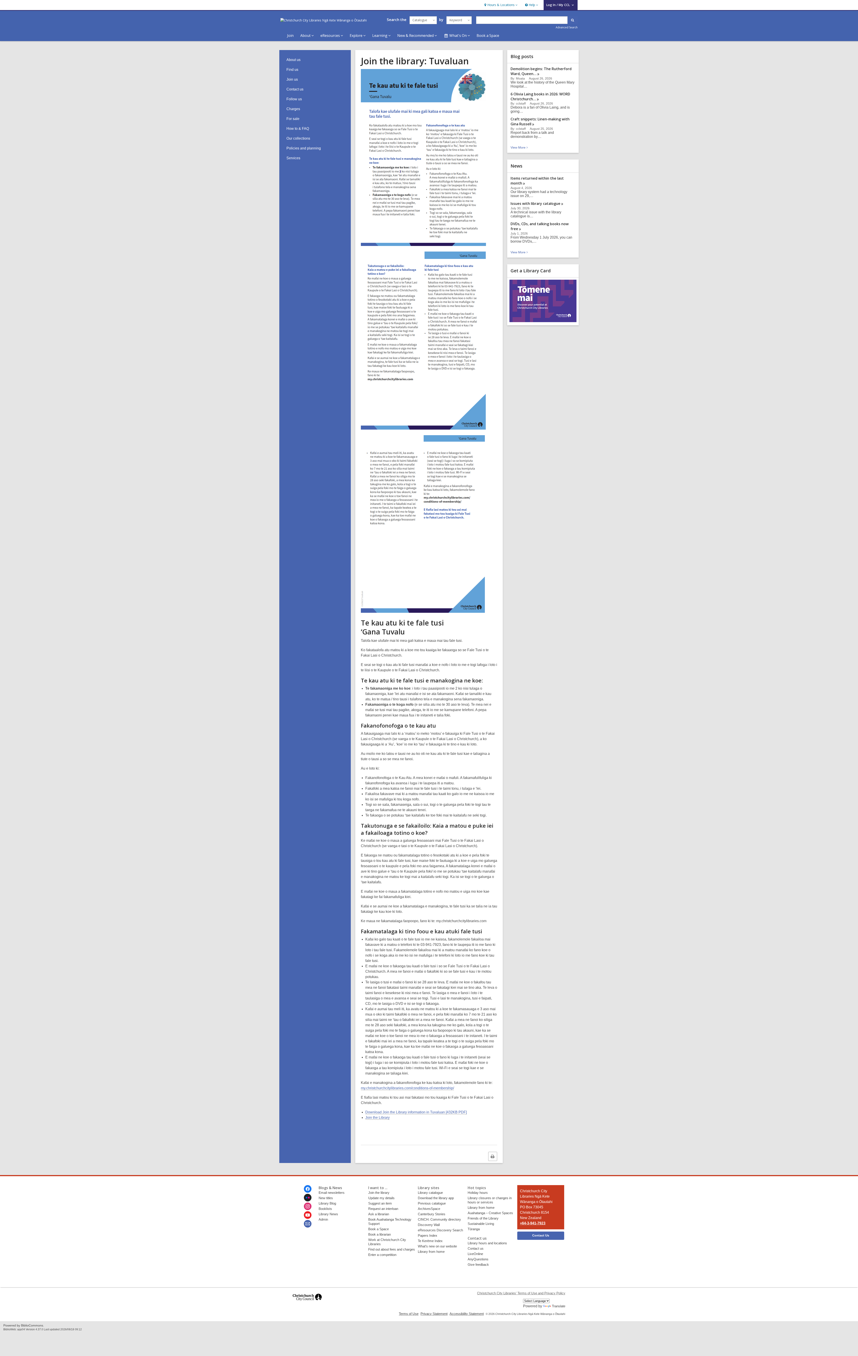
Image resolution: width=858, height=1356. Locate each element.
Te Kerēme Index (430, 1241)
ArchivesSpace (429, 1209)
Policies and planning (303, 148)
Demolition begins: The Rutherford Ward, (541, 71)
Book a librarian (379, 1234)
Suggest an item (380, 1203)
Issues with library (535, 203)
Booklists (325, 1209)
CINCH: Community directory (439, 1219)
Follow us (294, 99)
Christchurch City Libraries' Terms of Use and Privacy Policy (521, 1293)
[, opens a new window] (307, 1303)
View (520, 147)
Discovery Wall (429, 1225)
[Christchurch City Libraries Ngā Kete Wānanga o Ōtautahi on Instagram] (307, 1206)
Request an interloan (383, 1209)
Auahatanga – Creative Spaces (490, 1213)
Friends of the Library (483, 1218)
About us (293, 60)
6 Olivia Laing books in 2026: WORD (540, 96)
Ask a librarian (378, 1214)
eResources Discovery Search (440, 1230)
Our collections (298, 138)
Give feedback (478, 1264)
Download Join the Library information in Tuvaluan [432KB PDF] (416, 1112)
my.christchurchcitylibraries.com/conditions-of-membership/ (407, 1088)
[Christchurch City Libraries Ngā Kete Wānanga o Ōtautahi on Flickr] (307, 1197)
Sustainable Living (481, 1224)
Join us (292, 79)
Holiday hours (478, 1192)
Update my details (381, 1198)
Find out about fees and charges (391, 1249)
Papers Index (427, 1235)
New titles (326, 1198)
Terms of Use (408, 1314)
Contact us (294, 89)
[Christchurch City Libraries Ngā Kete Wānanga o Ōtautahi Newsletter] (307, 1224)
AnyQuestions (478, 1259)
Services (293, 158)
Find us (292, 69)
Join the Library (377, 1117)
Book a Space (488, 35)
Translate (558, 1306)
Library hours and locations (487, 1243)
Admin (323, 1219)
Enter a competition (382, 1255)
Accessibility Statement (467, 1314)
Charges (293, 109)
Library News (328, 1214)
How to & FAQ (297, 128)
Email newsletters (332, 1192)
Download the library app (436, 1198)
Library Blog (327, 1203)
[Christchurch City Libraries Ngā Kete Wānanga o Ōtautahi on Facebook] (307, 1189)
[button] (500, 5)
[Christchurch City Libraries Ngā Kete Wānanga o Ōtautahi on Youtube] (307, 1215)
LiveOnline (475, 1254)
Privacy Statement (434, 1314)
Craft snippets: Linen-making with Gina (540, 121)
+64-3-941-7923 (532, 1223)
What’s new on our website (437, 1246)
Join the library (378, 1192)
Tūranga (474, 1229)
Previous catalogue (432, 1203)
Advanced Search (567, 27)
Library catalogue (430, 1192)
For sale (292, 119)
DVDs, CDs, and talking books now (540, 226)
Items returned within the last (537, 181)
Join (290, 35)
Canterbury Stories (431, 1214)
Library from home (431, 1251)
